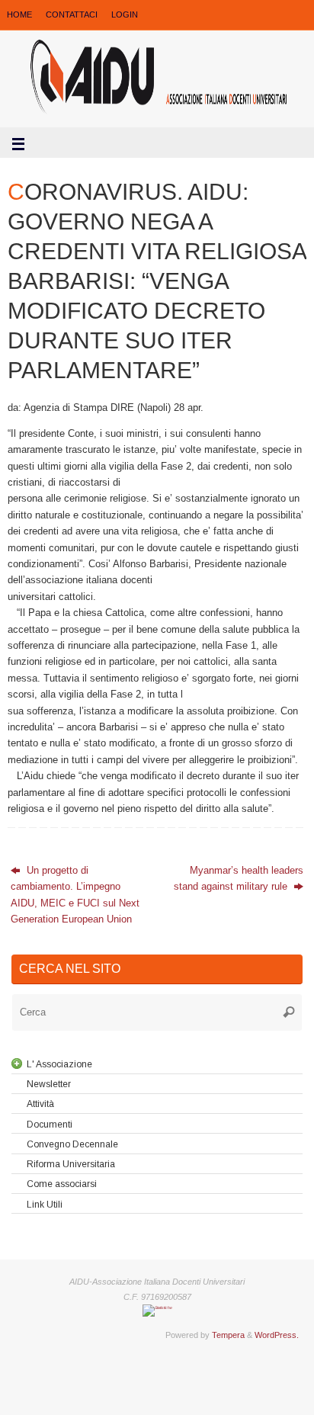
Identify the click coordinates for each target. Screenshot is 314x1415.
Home (19, 14)
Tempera (228, 1335)
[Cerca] (289, 1012)
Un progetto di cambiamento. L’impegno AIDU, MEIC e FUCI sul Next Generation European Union (75, 895)
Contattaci (72, 14)
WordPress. (277, 1335)
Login (124, 14)
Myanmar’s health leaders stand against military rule (238, 878)
